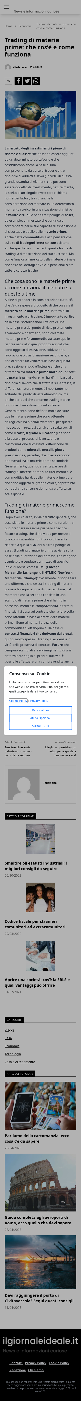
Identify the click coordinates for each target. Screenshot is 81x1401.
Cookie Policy (18, 701)
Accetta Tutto (40, 726)
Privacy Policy (39, 701)
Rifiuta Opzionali (40, 718)
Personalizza (40, 710)
